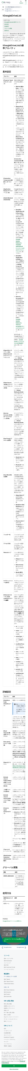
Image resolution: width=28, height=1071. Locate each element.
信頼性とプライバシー (9, 1008)
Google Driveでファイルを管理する (12, 921)
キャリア (6, 1041)
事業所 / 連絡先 (8, 1046)
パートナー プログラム (9, 1039)
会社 (5, 1028)
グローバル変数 (8, 28)
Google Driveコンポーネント (11, 10)
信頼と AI (6, 1010)
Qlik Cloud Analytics (9, 990)
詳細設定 (6, 26)
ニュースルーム (8, 1043)
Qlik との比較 (7, 1014)
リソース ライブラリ (9, 969)
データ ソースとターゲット (10, 1019)
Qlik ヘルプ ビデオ (8, 958)
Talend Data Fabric (9, 983)
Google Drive (8, 9)
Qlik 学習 (6, 965)
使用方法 (6, 30)
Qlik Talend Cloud (8, 981)
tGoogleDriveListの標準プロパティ (12, 22)
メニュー (26, 3)
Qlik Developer (8, 960)
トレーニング (7, 963)
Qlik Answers (7, 992)
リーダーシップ (8, 1030)
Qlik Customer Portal (9, 967)
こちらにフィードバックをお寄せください (14, 940)
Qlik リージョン (8, 1021)
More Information (14, 1069)
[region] (14, 1060)
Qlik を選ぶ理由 (8, 1003)
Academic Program (9, 1037)
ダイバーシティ (8, 1035)
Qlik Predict (7, 994)
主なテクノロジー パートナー (11, 1017)
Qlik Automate (7, 996)
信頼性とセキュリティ (9, 1006)
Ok (14, 1065)
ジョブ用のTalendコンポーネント (13, 7)
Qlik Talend (7, 979)
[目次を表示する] (3, 7)
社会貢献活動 (7, 1033)
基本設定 (6, 24)
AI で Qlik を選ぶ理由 (9, 1012)
